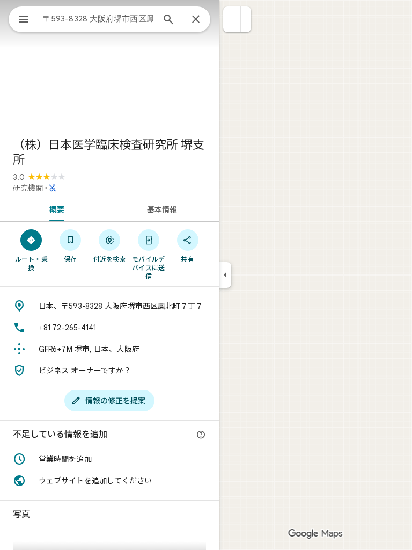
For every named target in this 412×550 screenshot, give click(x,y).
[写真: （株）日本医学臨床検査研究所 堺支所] (109, 64)
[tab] (54, 208)
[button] (232, 19)
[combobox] (98, 18)
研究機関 (28, 188)
